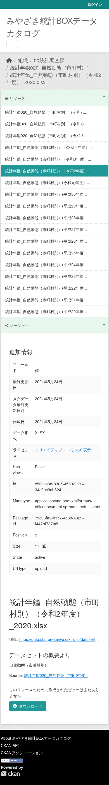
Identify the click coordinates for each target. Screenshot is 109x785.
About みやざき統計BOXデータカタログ (36, 738)
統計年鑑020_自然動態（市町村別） (51, 67)
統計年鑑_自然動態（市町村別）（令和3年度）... (48, 159)
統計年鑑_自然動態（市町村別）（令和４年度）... (49, 147)
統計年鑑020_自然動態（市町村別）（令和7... (45, 112)
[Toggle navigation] (12, 44)
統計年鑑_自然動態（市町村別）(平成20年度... (46, 311)
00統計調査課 (49, 60)
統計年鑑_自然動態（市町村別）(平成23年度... (46, 276)
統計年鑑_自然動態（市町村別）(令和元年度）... (47, 182)
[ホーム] (9, 60)
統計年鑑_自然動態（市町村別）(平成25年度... (46, 253)
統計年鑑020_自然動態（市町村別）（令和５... (46, 135)
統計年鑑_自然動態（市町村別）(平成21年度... (46, 299)
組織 (23, 60)
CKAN (10, 774)
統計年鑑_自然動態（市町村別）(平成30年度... (46, 194)
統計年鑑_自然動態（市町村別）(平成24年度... (46, 264)
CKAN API (10, 745)
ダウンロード (30, 706)
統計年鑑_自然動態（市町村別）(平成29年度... (46, 206)
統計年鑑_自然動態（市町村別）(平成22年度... (46, 288)
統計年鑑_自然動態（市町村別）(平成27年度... (46, 229)
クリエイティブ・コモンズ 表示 (63, 449)
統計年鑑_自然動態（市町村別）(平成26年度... (46, 241)
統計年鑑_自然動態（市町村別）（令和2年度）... (48, 170)
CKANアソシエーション (22, 752)
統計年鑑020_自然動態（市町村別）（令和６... (46, 124)
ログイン (94, 4)
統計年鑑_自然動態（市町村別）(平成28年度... (46, 217)
